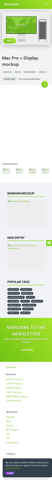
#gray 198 (25, 313)
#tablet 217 (13, 313)
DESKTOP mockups (14, 379)
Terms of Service (12, 468)
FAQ (8, 434)
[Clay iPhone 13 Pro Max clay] (26, 257)
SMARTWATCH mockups (16, 396)
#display (42, 72)
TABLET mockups (13, 392)
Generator (10, 417)
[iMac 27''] (19, 171)
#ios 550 (30, 297)
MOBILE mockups (13, 388)
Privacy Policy (12, 442)
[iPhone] (26, 212)
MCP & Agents (12, 430)
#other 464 (13, 301)
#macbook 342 (29, 305)
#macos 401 (37, 301)
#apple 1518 (13, 290)
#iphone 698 (27, 293)
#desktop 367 (14, 305)
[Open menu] (45, 4)
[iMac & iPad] (33, 171)
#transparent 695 (16, 297)
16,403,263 (9, 79)
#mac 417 (25, 301)
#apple (17, 72)
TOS (8, 438)
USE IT (9, 40)
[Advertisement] (26, 131)
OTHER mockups (13, 401)
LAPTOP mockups (14, 383)
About (8, 421)
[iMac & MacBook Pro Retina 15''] (6, 171)
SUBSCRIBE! (26, 350)
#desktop (7, 72)
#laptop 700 (14, 293)
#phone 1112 (26, 290)
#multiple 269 (14, 309)
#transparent (30, 72)
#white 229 (27, 309)
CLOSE (10, 473)
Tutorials (9, 425)
